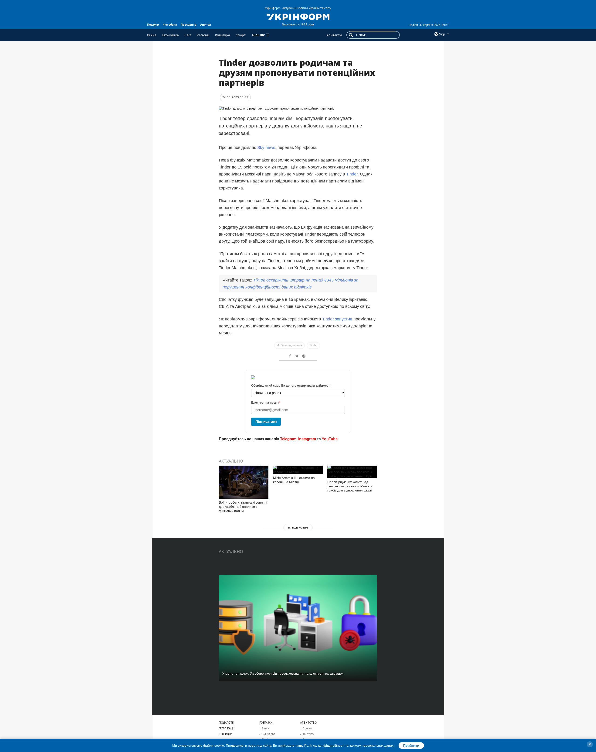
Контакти (334, 35)
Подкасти (226, 722)
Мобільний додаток (289, 345)
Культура (222, 35)
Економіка (170, 35)
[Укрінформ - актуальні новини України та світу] (298, 16)
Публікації (226, 728)
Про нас (307, 728)
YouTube (330, 439)
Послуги (153, 25)
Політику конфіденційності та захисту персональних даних (348, 745)
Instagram (307, 439)
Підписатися (266, 421)
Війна (152, 35)
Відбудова (268, 734)
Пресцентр (188, 25)
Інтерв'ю (225, 734)
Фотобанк (170, 25)
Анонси (205, 25)
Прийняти (411, 745)
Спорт (241, 35)
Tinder (352, 174)
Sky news (266, 147)
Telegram (288, 439)
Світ (187, 35)
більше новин (298, 527)
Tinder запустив (337, 319)
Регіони (203, 35)
